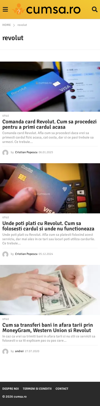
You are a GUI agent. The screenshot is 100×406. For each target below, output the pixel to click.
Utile (5, 116)
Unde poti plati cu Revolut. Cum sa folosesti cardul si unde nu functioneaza (48, 226)
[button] (5, 9)
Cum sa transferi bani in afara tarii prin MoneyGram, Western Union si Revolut (47, 328)
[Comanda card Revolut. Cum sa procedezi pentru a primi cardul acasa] (50, 87)
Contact (62, 389)
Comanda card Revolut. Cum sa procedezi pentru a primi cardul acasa (49, 124)
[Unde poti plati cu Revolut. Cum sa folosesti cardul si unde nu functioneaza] (50, 188)
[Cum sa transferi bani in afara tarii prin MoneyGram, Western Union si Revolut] (50, 290)
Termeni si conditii (37, 389)
